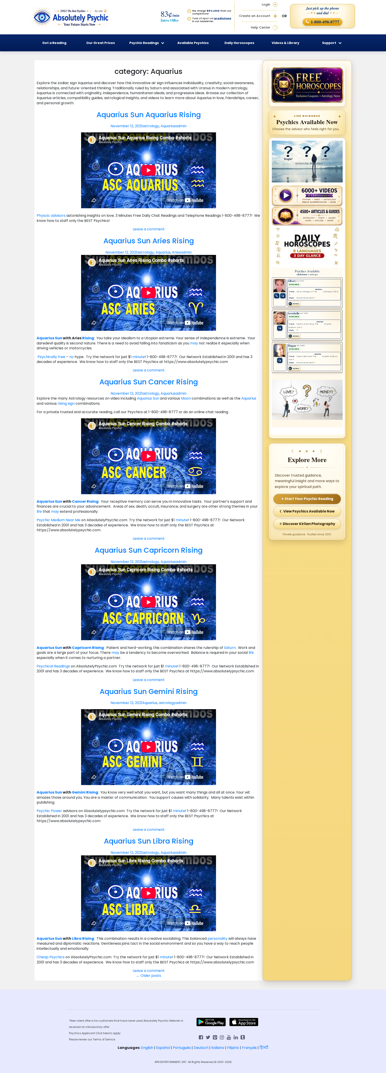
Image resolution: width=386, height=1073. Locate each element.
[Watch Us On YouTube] (229, 1037)
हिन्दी (264, 1047)
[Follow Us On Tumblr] (243, 1037)
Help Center (260, 27)
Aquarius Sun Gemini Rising (149, 691)
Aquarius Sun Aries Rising (148, 241)
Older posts (148, 975)
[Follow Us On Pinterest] (215, 1037)
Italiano (217, 1047)
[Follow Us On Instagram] (222, 1037)
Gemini (79, 792)
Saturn (230, 647)
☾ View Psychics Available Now (307, 511)
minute (138, 356)
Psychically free (52, 356)
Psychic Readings (144, 43)
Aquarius (168, 126)
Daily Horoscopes (239, 43)
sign (71, 403)
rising (62, 403)
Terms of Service (104, 1039)
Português (182, 1047)
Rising (88, 338)
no (71, 356)
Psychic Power (49, 810)
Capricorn (81, 647)
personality (217, 938)
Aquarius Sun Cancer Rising (148, 382)
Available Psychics (193, 43)
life (39, 511)
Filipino (233, 1047)
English (147, 1047)
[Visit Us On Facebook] (201, 1037)
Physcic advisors (51, 215)
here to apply (112, 1033)
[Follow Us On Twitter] (208, 1037)
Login (266, 4)
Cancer (79, 501)
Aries (176, 252)
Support (329, 43)
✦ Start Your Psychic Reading (307, 498)
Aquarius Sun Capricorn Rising (149, 550)
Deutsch (201, 1047)
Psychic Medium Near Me (59, 520)
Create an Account (254, 16)
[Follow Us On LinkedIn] (236, 1037)
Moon (186, 398)
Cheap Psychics (51, 957)
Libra (77, 938)
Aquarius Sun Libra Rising (148, 841)
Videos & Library (285, 43)
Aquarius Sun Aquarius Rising (148, 115)
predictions (222, 18)
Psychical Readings (53, 666)
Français (249, 1047)
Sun (58, 338)
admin (181, 126)
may (194, 343)
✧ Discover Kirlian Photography (307, 523)
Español (163, 1047)
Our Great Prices (100, 43)
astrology (150, 126)
